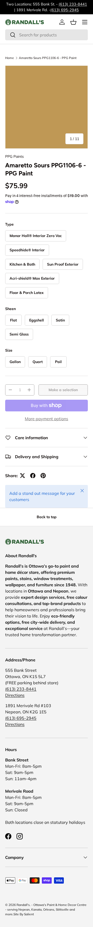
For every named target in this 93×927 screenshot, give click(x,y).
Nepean (24, 909)
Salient (29, 914)
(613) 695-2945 (64, 10)
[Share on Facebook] (33, 475)
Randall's (23, 905)
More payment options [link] (46, 418)
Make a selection (63, 389)
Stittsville (62, 909)
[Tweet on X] (22, 475)
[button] (73, 22)
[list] (46, 107)
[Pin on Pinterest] (43, 475)
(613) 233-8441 (73, 4)
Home (9, 58)
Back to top (47, 517)
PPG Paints (14, 156)
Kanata (36, 909)
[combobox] (46, 34)
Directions (15, 695)
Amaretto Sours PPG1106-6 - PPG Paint (47, 58)
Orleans (48, 909)
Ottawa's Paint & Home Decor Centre (60, 905)
